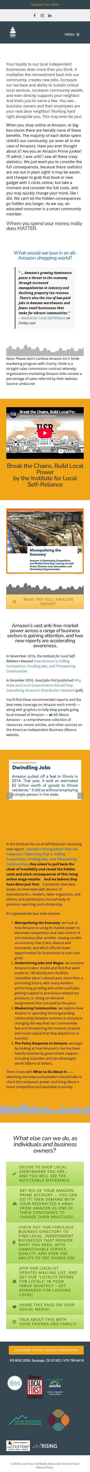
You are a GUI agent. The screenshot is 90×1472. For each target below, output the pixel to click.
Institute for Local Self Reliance (43, 318)
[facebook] (34, 15)
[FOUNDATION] (12, 27)
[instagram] (42, 15)
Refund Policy (45, 1467)
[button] (9, 796)
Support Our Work (45, 4)
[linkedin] (49, 15)
